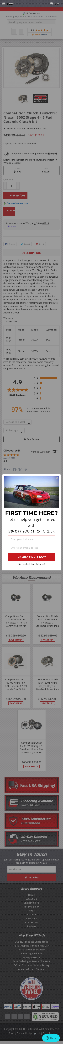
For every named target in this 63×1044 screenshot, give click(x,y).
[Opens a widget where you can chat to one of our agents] (51, 1038)
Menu (10, 3)
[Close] (57, 478)
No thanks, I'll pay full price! (31, 564)
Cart (57, 3)
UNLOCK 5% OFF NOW (31, 557)
